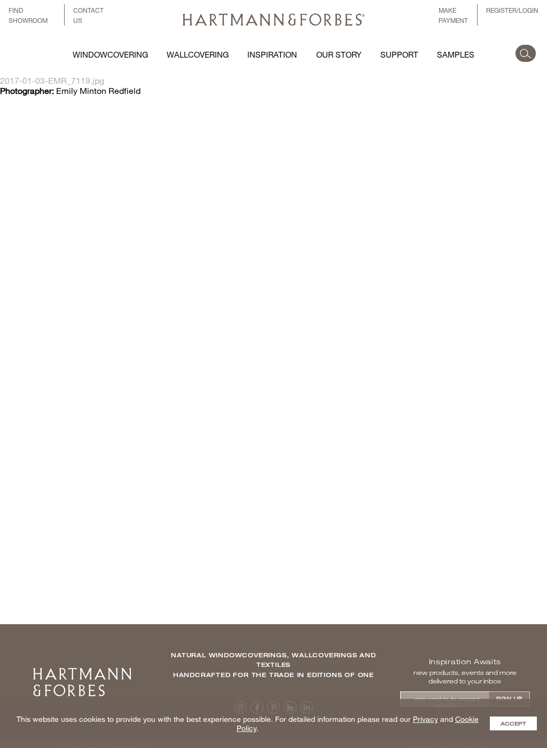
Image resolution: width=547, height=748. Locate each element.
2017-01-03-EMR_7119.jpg (52, 80)
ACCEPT (513, 723)
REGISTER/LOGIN (512, 10)
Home (82, 671)
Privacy (425, 718)
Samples (455, 54)
